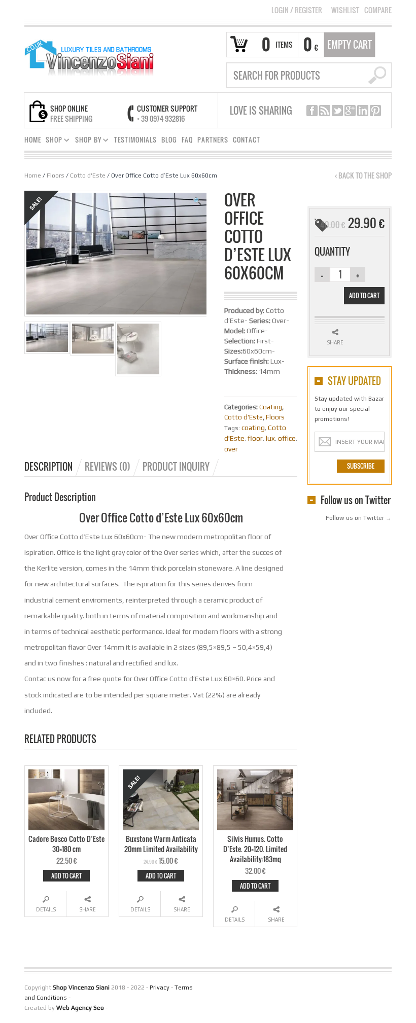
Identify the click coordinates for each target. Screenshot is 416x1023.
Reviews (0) (107, 466)
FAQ (187, 140)
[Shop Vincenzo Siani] (88, 54)
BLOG (169, 140)
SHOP (52, 141)
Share (87, 909)
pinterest (375, 110)
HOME (32, 140)
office (287, 438)
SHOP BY (86, 141)
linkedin (362, 110)
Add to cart (66, 875)
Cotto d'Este (88, 175)
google (350, 110)
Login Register (296, 10)
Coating (270, 407)
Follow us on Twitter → (359, 517)
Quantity (332, 251)
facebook (312, 110)
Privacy (159, 987)
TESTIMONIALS (135, 140)
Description (48, 466)
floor (255, 438)
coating (253, 428)
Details (46, 909)
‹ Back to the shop (363, 175)
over (231, 449)
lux (270, 438)
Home (32, 175)
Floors (55, 175)
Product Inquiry (176, 466)
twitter (337, 110)
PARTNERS (212, 140)
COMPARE (378, 10)
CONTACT (246, 140)
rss (324, 110)
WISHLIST (345, 10)
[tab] (53, 466)
